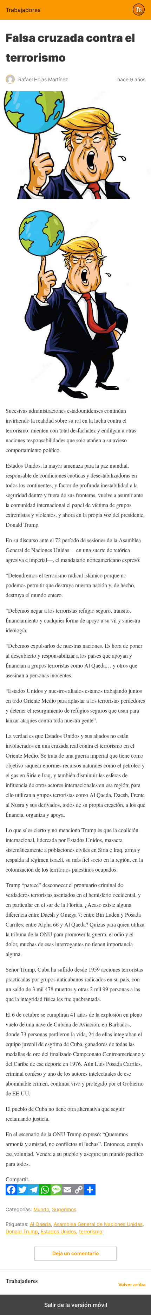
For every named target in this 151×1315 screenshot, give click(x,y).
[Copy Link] (78, 1193)
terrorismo (90, 1231)
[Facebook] (11, 1193)
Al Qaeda (40, 1224)
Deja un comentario (75, 1253)
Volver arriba (131, 1284)
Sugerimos (64, 1209)
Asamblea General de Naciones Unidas (98, 1224)
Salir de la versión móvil (75, 1304)
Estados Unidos (58, 1231)
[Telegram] (33, 1193)
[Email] (67, 1193)
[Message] (56, 1193)
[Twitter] (22, 1193)
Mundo (41, 1209)
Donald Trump (22, 1231)
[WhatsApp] (45, 1193)
